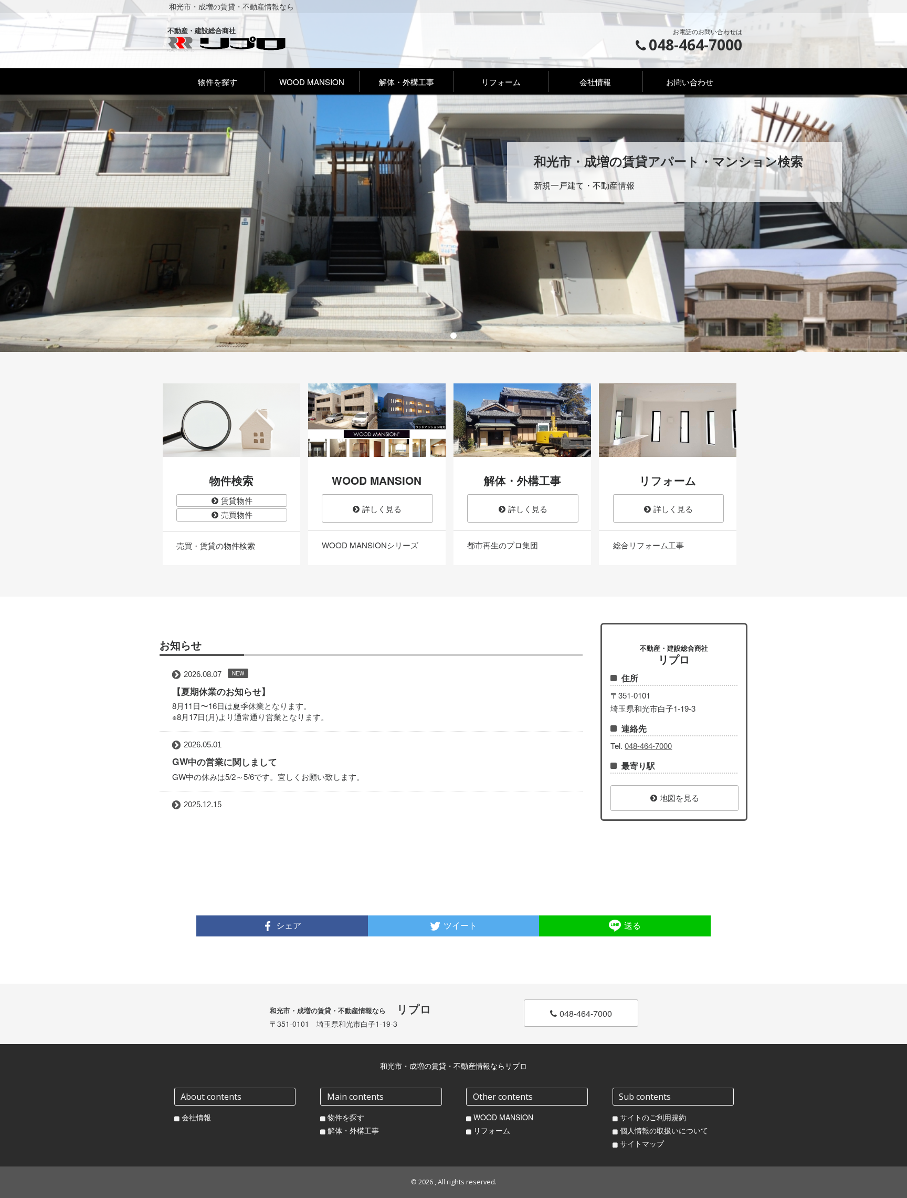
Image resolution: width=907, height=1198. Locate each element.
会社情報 (196, 1117)
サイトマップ (642, 1143)
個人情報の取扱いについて (664, 1130)
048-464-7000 (648, 745)
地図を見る (679, 797)
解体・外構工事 (353, 1130)
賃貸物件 (236, 500)
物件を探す (346, 1117)
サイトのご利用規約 (653, 1117)
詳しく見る (382, 508)
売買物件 (236, 514)
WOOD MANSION (503, 1117)
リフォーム (491, 1130)
